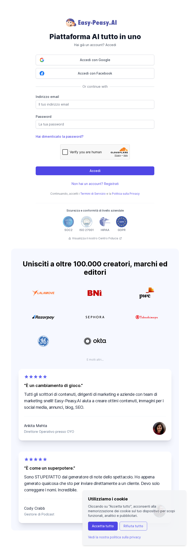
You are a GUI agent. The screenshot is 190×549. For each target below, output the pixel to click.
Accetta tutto (103, 526)
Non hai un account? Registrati (95, 184)
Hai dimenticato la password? (59, 136)
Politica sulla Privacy (126, 193)
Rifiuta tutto (133, 526)
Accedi (95, 171)
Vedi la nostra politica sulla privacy (114, 537)
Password (43, 117)
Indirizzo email (47, 97)
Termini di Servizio (93, 193)
